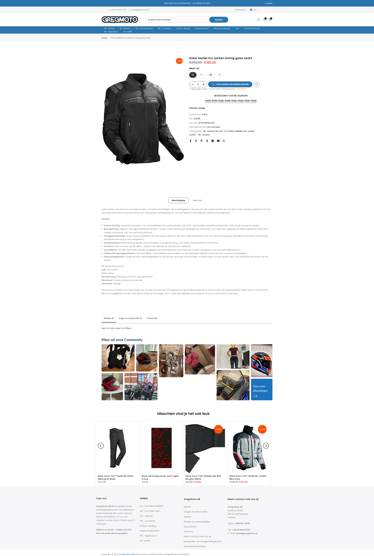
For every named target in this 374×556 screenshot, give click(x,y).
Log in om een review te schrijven (116, 328)
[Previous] (101, 446)
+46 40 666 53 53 (118, 9)
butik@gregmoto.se (140, 9)
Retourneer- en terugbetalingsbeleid (202, 541)
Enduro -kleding (183, 28)
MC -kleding (109, 28)
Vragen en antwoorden (195, 511)
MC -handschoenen (144, 28)
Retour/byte (190, 526)
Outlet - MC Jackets (199, 134)
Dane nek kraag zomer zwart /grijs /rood (160, 477)
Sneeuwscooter (202, 28)
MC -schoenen (164, 28)
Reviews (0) (109, 318)
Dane (204, 114)
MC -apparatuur (111, 31)
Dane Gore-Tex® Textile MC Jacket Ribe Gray (247, 477)
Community (152, 318)
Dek (237, 28)
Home (104, 38)
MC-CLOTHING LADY (150, 511)
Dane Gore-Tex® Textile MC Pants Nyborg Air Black (115, 477)
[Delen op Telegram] (212, 141)
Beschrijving (178, 200)
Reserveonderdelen (222, 28)
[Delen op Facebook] (190, 141)
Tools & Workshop (252, 28)
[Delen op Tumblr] (207, 141)
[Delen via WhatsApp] (224, 141)
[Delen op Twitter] (196, 141)
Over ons (197, 200)
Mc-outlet (128, 31)
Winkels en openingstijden (197, 521)
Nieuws (187, 507)
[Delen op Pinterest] (201, 141)
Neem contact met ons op (197, 536)
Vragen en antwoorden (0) (130, 318)
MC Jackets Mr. (210, 131)
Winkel (186, 554)
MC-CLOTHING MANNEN (231, 131)
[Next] (266, 446)
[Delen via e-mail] (218, 141)
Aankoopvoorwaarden (195, 546)
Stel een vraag (197, 108)
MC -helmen (125, 28)
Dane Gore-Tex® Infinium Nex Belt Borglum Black (203, 477)
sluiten (106, 3)
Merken (187, 516)
